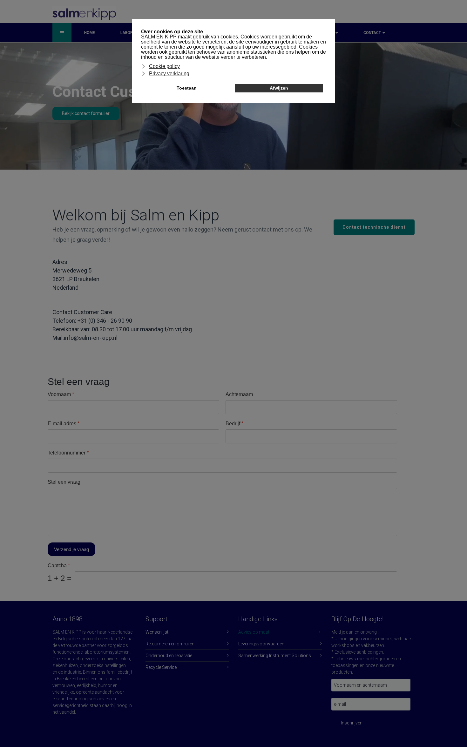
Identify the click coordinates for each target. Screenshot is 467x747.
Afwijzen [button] (279, 88)
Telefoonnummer (68, 452)
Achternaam (239, 394)
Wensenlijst (157, 632)
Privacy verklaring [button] (169, 73)
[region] (233, 193)
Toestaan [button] (187, 88)
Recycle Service (161, 667)
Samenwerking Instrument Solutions (274, 655)
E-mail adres (63, 423)
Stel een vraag (64, 482)
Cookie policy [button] (164, 66)
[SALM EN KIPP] (84, 13)
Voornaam (61, 394)
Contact (372, 32)
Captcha (59, 565)
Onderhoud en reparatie (169, 655)
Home (89, 32)
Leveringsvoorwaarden (261, 643)
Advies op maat (253, 632)
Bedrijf (234, 423)
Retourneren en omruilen (170, 643)
